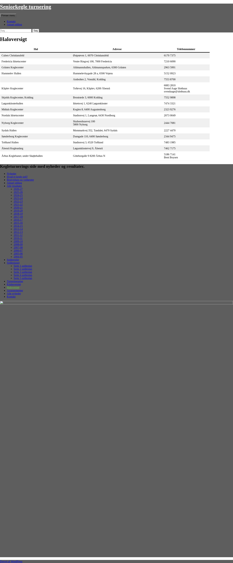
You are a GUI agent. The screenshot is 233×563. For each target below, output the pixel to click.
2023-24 (18, 198)
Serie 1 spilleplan (23, 265)
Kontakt (11, 21)
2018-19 (18, 213)
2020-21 (18, 207)
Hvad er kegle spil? (17, 176)
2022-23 (18, 201)
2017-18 (18, 216)
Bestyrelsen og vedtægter (20, 179)
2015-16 (18, 222)
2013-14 (18, 229)
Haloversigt (13, 287)
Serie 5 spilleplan (23, 278)
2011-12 (18, 235)
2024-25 (18, 195)
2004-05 (18, 256)
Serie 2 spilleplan (23, 268)
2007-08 (18, 247)
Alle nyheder (14, 293)
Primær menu (8, 15)
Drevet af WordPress (11, 561)
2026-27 (18, 189)
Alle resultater (14, 185)
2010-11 (18, 238)
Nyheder (11, 173)
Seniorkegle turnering (25, 7)
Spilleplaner (13, 262)
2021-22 (18, 204)
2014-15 (18, 225)
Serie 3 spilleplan (23, 272)
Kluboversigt (14, 284)
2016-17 (18, 219)
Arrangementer (15, 290)
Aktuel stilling (14, 24)
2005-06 (18, 253)
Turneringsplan (15, 281)
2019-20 (18, 210)
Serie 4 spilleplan (23, 275)
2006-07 (18, 250)
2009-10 (18, 241)
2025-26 (18, 192)
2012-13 (18, 232)
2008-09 (18, 244)
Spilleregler (13, 259)
